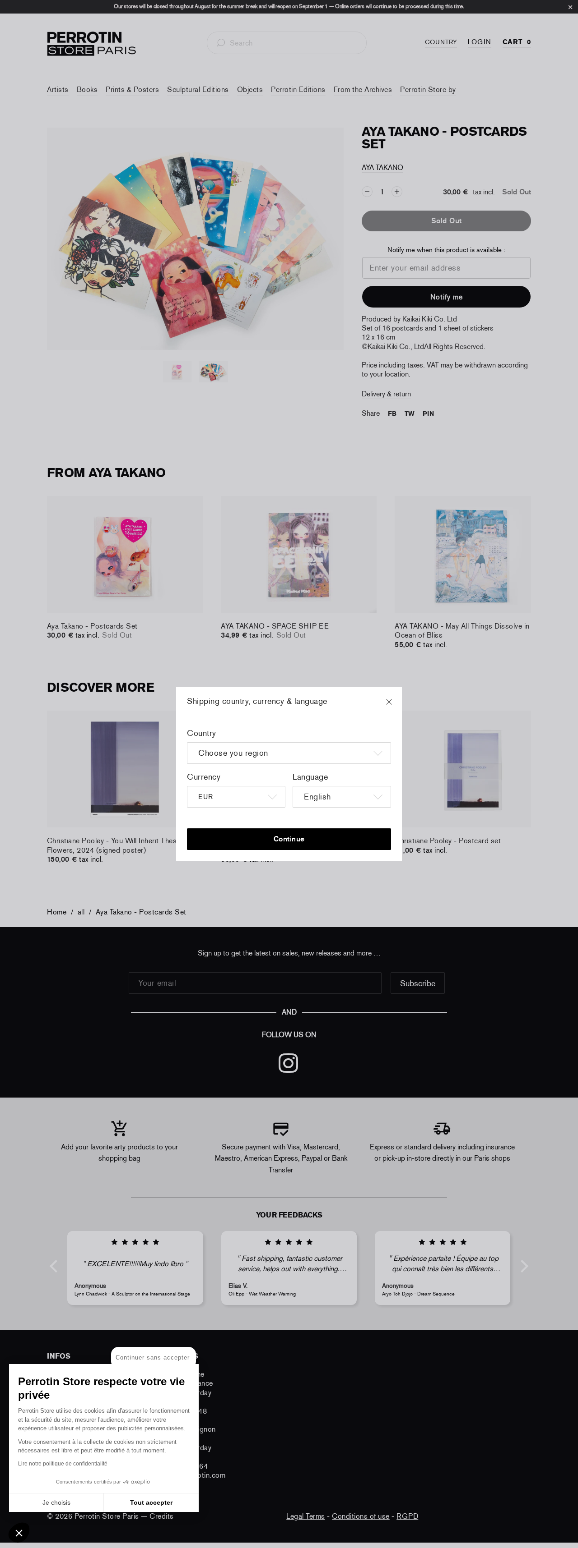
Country (201, 733)
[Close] (397, 706)
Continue (289, 839)
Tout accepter (151, 1502)
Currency (203, 777)
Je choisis (56, 1502)
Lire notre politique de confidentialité (62, 1464)
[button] (19, 1532)
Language (310, 777)
